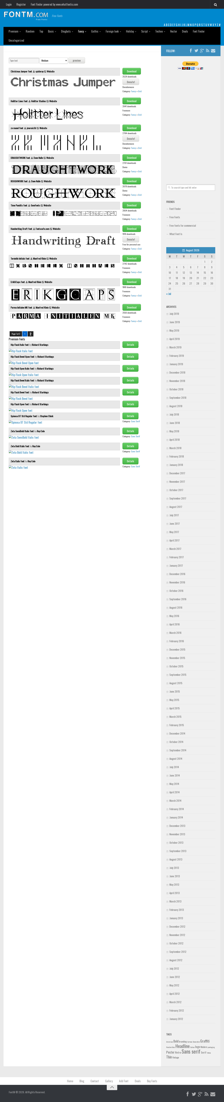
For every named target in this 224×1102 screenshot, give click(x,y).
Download (131, 71)
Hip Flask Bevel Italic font (23, 380)
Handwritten (170, 1047)
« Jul (168, 294)
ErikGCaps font (18, 282)
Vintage (175, 1057)
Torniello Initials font (20, 258)
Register (21, 4)
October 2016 (176, 591)
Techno (159, 31)
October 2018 (176, 389)
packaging (211, 1047)
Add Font (123, 1081)
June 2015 (174, 691)
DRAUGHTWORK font (21, 158)
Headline (182, 1046)
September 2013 (177, 851)
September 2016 (177, 599)
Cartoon (189, 1041)
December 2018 (177, 372)
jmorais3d (31, 128)
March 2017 (175, 549)
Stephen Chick (46, 416)
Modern (204, 1047)
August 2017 (175, 507)
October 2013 (176, 842)
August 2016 (175, 607)
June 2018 (174, 423)
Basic (51, 31)
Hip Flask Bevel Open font (23, 356)
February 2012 (176, 1010)
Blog (81, 1081)
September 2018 (177, 397)
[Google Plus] (202, 51)
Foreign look (112, 31)
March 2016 (175, 633)
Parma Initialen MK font (22, 307)
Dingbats (66, 31)
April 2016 (174, 624)
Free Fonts (174, 217)
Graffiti (204, 1041)
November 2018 (177, 381)
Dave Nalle (38, 158)
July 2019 (174, 314)
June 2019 (174, 322)
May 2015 (174, 700)
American (169, 1041)
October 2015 (176, 666)
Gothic (94, 31)
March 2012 (175, 1002)
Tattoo (209, 1052)
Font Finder (199, 31)
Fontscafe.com (42, 229)
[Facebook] (191, 51)
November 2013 (177, 834)
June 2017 (174, 523)
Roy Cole (41, 431)
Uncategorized (16, 40)
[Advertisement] (190, 122)
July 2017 (174, 515)
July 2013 (174, 868)
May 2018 (174, 431)
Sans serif (191, 1051)
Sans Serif (135, 421)
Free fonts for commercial (182, 225)
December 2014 (177, 733)
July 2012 (174, 968)
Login (9, 4)
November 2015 (177, 658)
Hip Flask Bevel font (20, 392)
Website (50, 71)
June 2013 (174, 876)
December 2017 (177, 473)
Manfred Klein (39, 258)
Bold (175, 1041)
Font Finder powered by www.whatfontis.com (54, 4)
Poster (170, 1052)
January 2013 (176, 918)
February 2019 (176, 355)
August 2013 (175, 859)
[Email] (213, 51)
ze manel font (17, 128)
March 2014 (175, 800)
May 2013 (174, 884)
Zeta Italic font (18, 461)
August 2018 (175, 406)
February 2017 (176, 557)
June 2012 (174, 977)
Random (30, 31)
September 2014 (177, 750)
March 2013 (175, 901)
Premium (13, 31)
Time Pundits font (19, 205)
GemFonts (35, 205)
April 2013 (174, 893)
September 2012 (177, 952)
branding (183, 1041)
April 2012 (174, 993)
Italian (192, 1047)
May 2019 (174, 330)
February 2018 (176, 456)
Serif (203, 1052)
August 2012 (175, 960)
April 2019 (174, 339)
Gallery (109, 1081)
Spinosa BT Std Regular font (24, 416)
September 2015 (177, 674)
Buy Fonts (152, 1081)
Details (130, 344)
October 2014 (176, 742)
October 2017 (176, 490)
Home (70, 1081)
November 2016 (177, 582)
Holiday (130, 31)
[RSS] (207, 51)
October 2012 (176, 943)
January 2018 (176, 465)
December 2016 (177, 574)
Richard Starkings (40, 344)
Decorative (196, 1041)
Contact (94, 1081)
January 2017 (176, 565)
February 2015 (176, 725)
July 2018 (174, 414)
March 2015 (175, 716)
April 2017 (174, 540)
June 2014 (174, 775)
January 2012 (176, 1019)
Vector (173, 31)
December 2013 (177, 826)
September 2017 (177, 498)
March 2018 (175, 448)
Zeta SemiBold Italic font (22, 431)
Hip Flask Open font (20, 404)
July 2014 (174, 767)
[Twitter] (196, 51)
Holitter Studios (38, 101)
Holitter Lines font (19, 101)
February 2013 (176, 910)
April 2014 (174, 792)
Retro (178, 1052)
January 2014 (176, 817)
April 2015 (174, 708)
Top (41, 31)
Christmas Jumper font (22, 71)
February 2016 (176, 641)
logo (197, 1046)
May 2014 (174, 784)
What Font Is (175, 234)
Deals (185, 31)
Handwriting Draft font (22, 229)
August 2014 (175, 758)
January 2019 (176, 364)
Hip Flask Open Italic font (22, 368)
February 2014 (176, 809)
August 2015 (175, 683)
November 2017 (177, 481)
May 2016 (174, 616)
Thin (169, 1057)
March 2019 (175, 347)
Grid (140, 91)
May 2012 (174, 985)
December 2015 (177, 649)
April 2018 (174, 439)
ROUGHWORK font (19, 181)
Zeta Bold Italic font (20, 446)
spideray (39, 71)
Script (144, 31)
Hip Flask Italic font (20, 344)
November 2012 (177, 935)
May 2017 (174, 532)
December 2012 (177, 926)
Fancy (81, 31)
